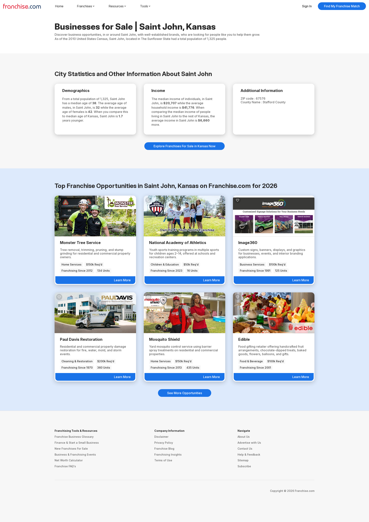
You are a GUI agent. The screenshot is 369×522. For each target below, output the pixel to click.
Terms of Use (163, 460)
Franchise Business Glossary (74, 436)
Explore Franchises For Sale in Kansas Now (184, 146)
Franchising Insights (168, 454)
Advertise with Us (249, 442)
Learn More (122, 280)
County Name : (252, 102)
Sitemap (243, 460)
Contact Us (245, 448)
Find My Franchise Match (342, 6)
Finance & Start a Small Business (77, 442)
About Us (244, 436)
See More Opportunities (184, 393)
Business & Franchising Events (75, 454)
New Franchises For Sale (71, 448)
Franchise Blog (164, 448)
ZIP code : (248, 98)
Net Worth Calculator (69, 460)
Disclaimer (161, 436)
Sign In (307, 6)
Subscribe (244, 466)
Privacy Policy (163, 442)
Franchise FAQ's (65, 466)
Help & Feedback (249, 454)
